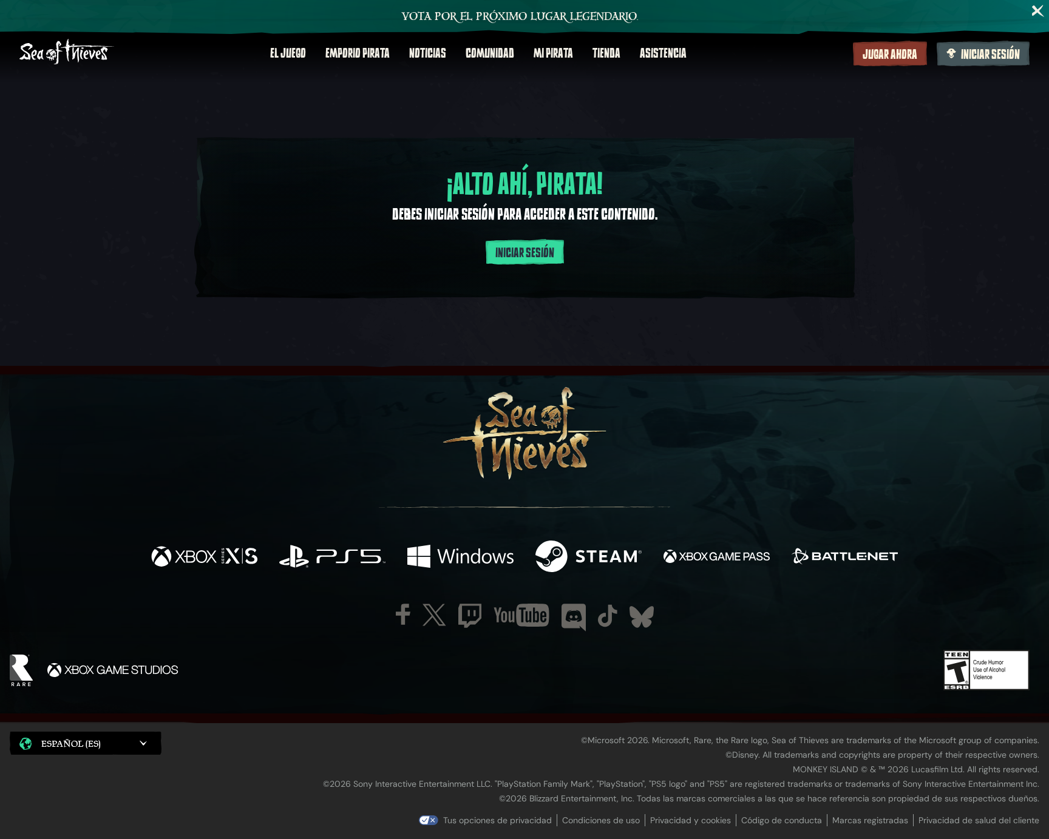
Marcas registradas (870, 820)
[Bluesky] (641, 617)
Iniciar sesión (990, 54)
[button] (85, 743)
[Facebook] (403, 614)
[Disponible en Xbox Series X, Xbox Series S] (204, 557)
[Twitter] (434, 614)
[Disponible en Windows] (460, 557)
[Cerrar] (1038, 11)
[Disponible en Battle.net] (844, 557)
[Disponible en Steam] (588, 557)
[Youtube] (521, 615)
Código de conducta (781, 820)
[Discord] (573, 617)
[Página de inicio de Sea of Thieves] (66, 53)
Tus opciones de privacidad (497, 820)
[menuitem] (288, 53)
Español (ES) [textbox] (71, 743)
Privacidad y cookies (690, 820)
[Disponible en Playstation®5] (332, 557)
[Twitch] (470, 615)
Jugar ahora (890, 54)
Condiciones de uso (601, 820)
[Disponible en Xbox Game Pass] (716, 557)
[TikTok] (608, 615)
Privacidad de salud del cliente (978, 820)
